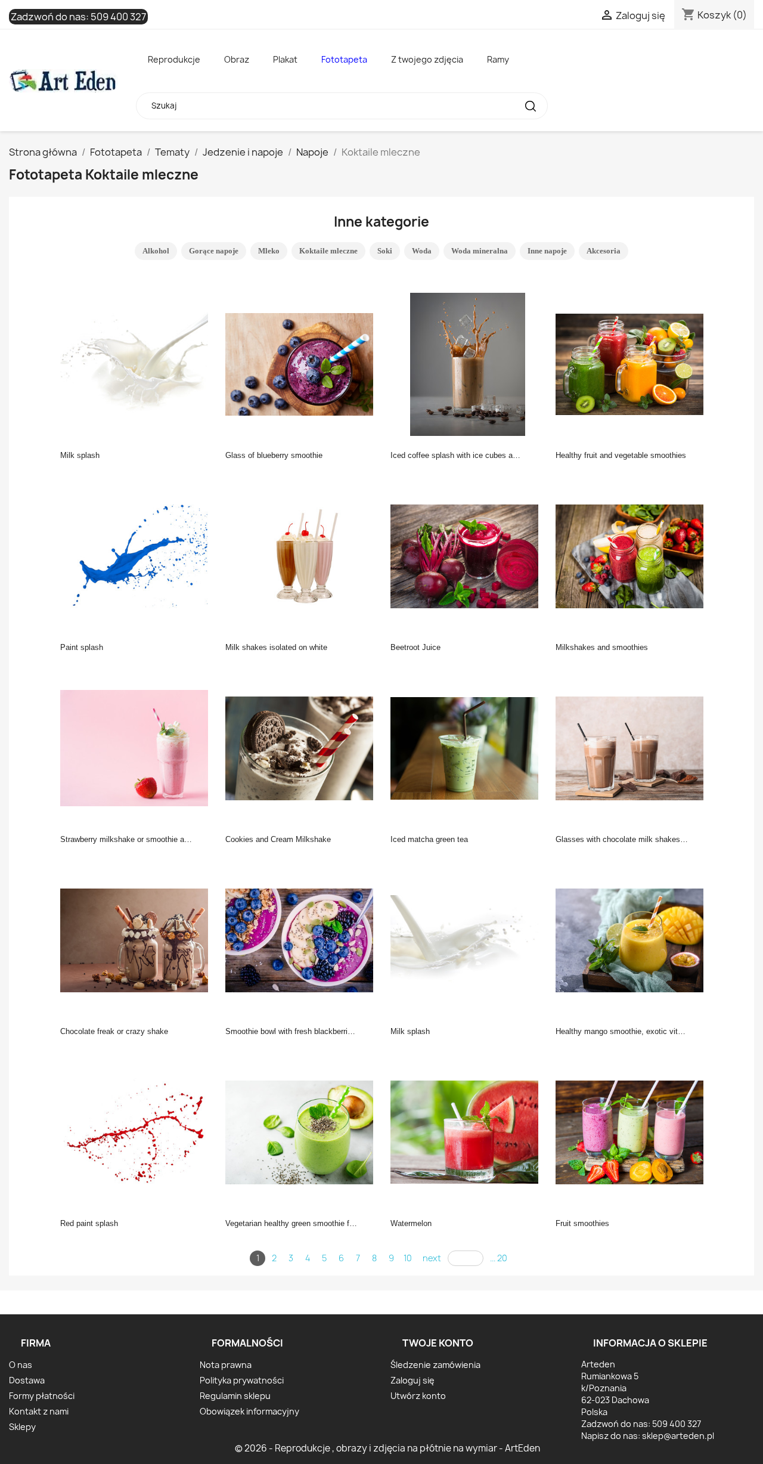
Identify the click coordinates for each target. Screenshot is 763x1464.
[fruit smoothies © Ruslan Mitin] (633, 1131)
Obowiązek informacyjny (249, 1411)
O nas (20, 1364)
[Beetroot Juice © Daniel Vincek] (467, 555)
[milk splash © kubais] (137, 363)
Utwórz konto (418, 1395)
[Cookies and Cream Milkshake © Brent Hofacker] (302, 747)
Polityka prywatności (242, 1380)
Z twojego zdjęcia (427, 59)
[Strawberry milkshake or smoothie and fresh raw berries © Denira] (137, 747)
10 (408, 1258)
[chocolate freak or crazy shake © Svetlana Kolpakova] (137, 939)
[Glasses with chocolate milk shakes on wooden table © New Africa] (633, 747)
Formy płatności (42, 1395)
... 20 (498, 1258)
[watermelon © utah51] (467, 1131)
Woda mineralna (479, 250)
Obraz (236, 59)
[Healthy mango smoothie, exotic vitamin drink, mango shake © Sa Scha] (633, 939)
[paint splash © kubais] (137, 555)
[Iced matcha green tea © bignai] (467, 747)
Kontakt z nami (39, 1411)
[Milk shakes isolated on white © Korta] (302, 555)
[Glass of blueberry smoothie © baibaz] (302, 363)
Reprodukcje (174, 59)
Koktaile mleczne (328, 250)
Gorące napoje (213, 250)
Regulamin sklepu (235, 1395)
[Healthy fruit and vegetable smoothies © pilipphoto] (633, 363)
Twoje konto (437, 1343)
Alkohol (155, 250)
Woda (422, 250)
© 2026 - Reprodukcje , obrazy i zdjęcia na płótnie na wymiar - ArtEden (387, 1448)
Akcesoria (604, 250)
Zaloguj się (412, 1380)
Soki (384, 250)
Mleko (269, 250)
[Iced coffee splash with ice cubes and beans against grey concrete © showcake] (467, 363)
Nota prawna (226, 1364)
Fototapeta (344, 59)
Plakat (285, 59)
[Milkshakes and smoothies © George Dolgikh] (633, 555)
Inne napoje (547, 250)
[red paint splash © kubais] (137, 1131)
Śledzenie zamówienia (435, 1364)
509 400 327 (118, 16)
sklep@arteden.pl (678, 1435)
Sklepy (22, 1426)
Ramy (498, 59)
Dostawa (27, 1380)
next (432, 1258)
